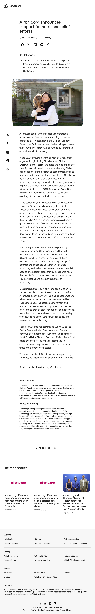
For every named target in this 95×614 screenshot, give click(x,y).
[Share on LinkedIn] (35, 45)
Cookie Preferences (46, 610)
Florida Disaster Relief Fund (33, 330)
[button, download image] (77, 84)
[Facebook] (55, 603)
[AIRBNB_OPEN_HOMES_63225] (47, 102)
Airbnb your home (11, 556)
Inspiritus (38, 192)
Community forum (11, 560)
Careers (67, 573)
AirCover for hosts (41, 556)
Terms (33, 610)
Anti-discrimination (71, 539)
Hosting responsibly (42, 560)
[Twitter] (40, 603)
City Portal (55, 367)
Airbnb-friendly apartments (75, 560)
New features (39, 573)
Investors (7, 577)
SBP (63, 216)
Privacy (25, 610)
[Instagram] (45, 603)
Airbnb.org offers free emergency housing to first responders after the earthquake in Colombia (17, 501)
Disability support (11, 543)
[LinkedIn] (50, 603)
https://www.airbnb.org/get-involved (53, 357)
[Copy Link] (48, 45)
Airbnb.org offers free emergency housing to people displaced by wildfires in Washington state (46, 501)
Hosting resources (71, 556)
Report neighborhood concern (76, 543)
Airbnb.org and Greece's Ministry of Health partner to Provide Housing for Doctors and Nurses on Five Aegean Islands (75, 502)
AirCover (37, 539)
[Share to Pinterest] (42, 45)
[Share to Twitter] (29, 45)
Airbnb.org (46, 37)
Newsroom (15, 5)
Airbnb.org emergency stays (45, 577)
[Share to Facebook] (22, 45)
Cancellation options (42, 543)
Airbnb (24, 37)
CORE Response (51, 189)
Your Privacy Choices (64, 610)
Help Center (9, 539)
